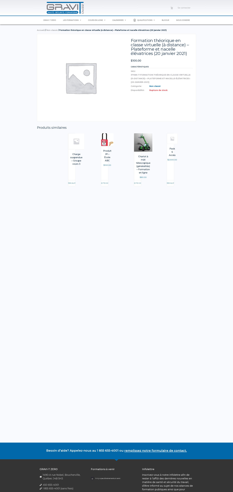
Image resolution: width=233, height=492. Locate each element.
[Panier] (171, 8)
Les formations (71, 20)
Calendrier (118, 20)
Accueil (41, 30)
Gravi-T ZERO (49, 20)
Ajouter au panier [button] (170, 183)
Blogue (165, 20)
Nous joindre (183, 20)
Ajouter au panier (71, 183)
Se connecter (184, 8)
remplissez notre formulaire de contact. (155, 450)
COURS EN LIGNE (95, 20)
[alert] (115, 478)
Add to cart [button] (104, 183)
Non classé (52, 30)
